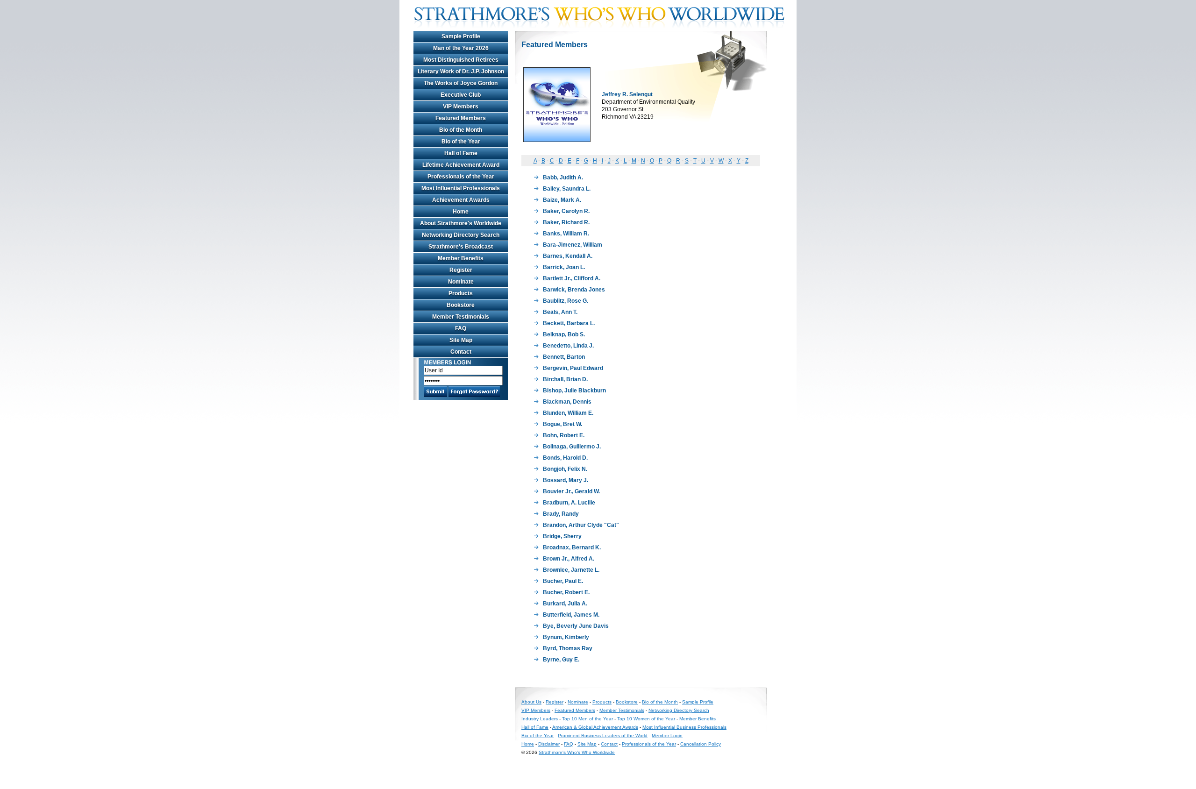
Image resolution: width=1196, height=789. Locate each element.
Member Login (667, 735)
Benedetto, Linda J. (568, 345)
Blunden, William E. (568, 413)
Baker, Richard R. (566, 222)
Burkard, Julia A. (565, 603)
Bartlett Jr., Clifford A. (571, 278)
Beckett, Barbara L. (569, 323)
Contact (460, 351)
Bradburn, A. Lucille (569, 502)
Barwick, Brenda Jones (574, 289)
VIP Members (460, 106)
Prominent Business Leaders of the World (603, 735)
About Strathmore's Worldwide (460, 223)
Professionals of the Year (460, 176)
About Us (531, 701)
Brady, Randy (561, 514)
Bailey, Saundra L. (567, 188)
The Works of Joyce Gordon (461, 83)
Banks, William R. (566, 233)
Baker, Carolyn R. (566, 211)
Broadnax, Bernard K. (572, 547)
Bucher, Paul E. (563, 581)
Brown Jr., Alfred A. (568, 558)
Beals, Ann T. (560, 312)
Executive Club (461, 95)
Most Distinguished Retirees (460, 60)
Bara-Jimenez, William (572, 245)
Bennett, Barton (564, 357)
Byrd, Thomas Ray (567, 648)
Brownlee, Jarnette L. (571, 570)
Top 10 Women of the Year (646, 718)
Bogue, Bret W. (562, 424)
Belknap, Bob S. (564, 334)
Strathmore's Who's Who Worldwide (577, 752)
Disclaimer (549, 743)
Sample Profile (460, 36)
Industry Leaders (539, 718)
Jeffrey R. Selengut (627, 94)
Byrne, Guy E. (561, 659)
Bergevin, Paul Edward (573, 368)
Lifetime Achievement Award (460, 165)
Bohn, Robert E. (563, 435)
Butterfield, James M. (571, 614)
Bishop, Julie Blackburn (574, 390)
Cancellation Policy (700, 743)
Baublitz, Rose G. (565, 301)
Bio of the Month (460, 130)
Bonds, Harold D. (565, 458)
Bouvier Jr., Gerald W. (571, 491)
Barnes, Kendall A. (567, 256)
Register (460, 270)
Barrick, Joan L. (564, 267)
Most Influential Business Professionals (684, 727)
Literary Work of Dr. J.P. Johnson (461, 71)
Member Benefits (461, 258)
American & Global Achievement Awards (595, 727)
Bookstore (461, 305)
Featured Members (460, 118)
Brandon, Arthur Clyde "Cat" (581, 525)
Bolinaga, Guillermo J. (572, 446)
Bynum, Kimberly (566, 637)
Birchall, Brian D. (565, 379)
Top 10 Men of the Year (587, 718)
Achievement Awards (461, 200)
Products (460, 293)
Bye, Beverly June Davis (576, 626)
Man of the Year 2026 (461, 48)
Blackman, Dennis (567, 401)
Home (461, 211)
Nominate (461, 281)
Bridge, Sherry (562, 536)
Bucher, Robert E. (566, 592)
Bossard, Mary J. (565, 480)
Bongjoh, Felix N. (565, 469)
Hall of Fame (460, 153)
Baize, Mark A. (562, 200)
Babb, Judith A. (563, 177)
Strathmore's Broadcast (460, 246)
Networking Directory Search (460, 235)
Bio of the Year (460, 141)
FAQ (460, 328)
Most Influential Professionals (460, 188)
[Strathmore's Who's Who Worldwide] (602, 29)
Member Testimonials (460, 316)
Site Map (460, 340)
